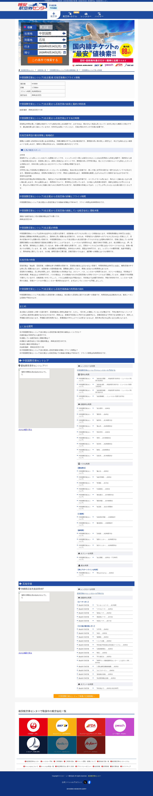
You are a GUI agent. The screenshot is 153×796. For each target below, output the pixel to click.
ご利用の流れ (70, 761)
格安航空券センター (32, 761)
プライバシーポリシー (84, 766)
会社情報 (97, 766)
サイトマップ (126, 766)
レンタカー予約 (47, 761)
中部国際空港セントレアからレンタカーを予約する (96, 370)
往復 (29, 27)
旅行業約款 (115, 766)
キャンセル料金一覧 (47, 766)
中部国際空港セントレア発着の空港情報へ (76, 696)
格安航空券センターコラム (120, 761)
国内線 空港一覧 (104, 761)
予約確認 (53, 8)
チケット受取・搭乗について (86, 761)
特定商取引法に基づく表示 (65, 766)
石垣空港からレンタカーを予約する (90, 593)
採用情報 (106, 766)
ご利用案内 (59, 761)
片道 (46, 27)
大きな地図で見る (25, 429)
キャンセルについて (31, 766)
